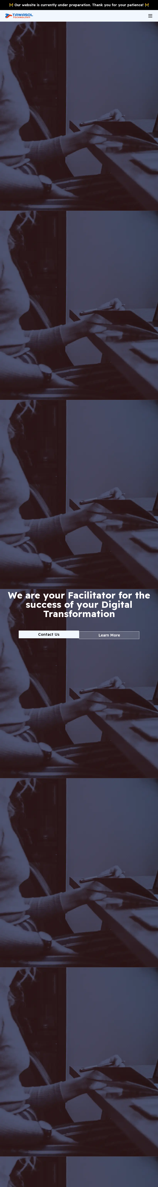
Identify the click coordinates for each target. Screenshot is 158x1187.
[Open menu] (150, 16)
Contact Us (48, 634)
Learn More (109, 635)
